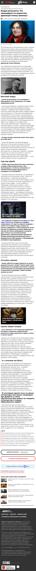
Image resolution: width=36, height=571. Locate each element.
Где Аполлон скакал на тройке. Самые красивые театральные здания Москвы (20, 496)
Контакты (5, 514)
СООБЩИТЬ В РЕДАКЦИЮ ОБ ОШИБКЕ (13, 516)
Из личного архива (7, 44)
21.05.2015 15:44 (5, 7)
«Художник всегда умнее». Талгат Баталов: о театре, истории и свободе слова (19, 501)
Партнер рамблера (16, 562)
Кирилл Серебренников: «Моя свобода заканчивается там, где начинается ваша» (19, 490)
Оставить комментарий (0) (18, 458)
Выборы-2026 (22, 514)
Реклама (13, 514)
